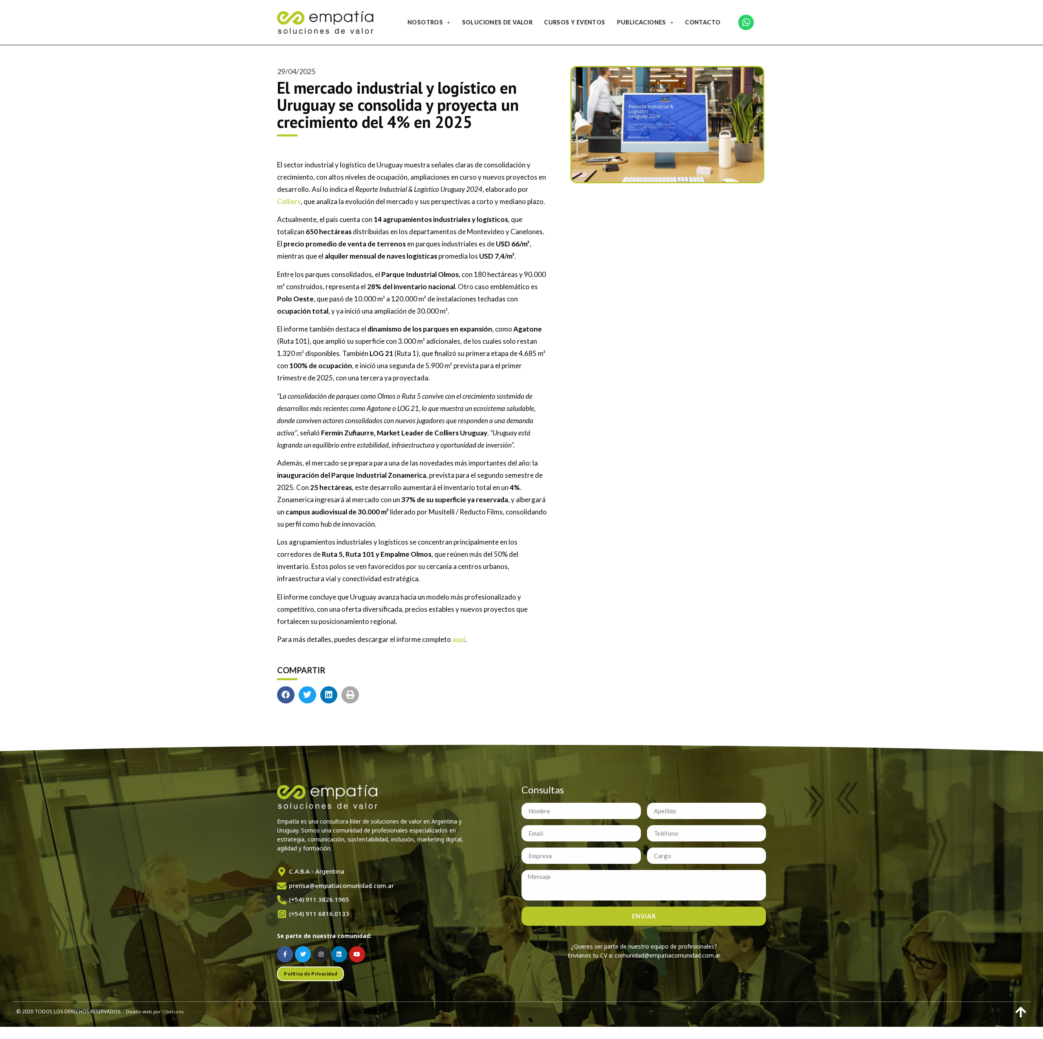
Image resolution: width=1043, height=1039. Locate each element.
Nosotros (425, 22)
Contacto (702, 22)
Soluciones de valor (497, 22)
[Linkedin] (339, 954)
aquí (458, 639)
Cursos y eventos (574, 22)
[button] (286, 695)
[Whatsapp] (746, 22)
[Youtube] (357, 954)
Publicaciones (641, 22)
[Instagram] (321, 954)
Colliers (289, 201)
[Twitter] (303, 954)
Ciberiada (173, 1011)
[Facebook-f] (285, 954)
